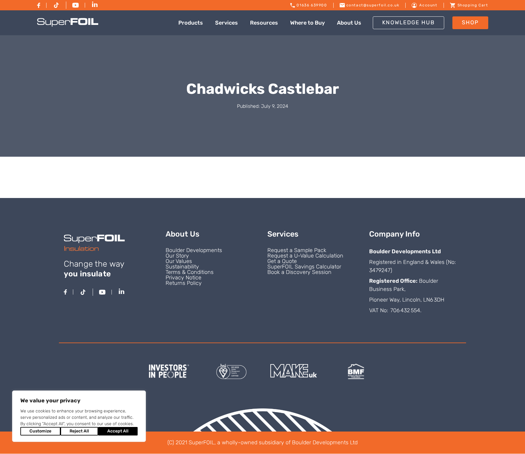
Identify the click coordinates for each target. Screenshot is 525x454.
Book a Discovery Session (299, 272)
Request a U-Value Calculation (305, 255)
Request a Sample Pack (296, 250)
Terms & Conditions (190, 272)
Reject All (79, 431)
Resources (264, 22)
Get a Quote (282, 261)
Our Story (177, 255)
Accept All (118, 431)
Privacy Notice (183, 277)
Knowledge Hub (408, 22)
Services (226, 22)
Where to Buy (307, 22)
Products (190, 22)
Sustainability (182, 266)
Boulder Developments (194, 250)
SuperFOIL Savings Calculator (304, 266)
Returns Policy (184, 283)
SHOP (470, 22)
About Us (349, 22)
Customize (40, 431)
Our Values (179, 261)
